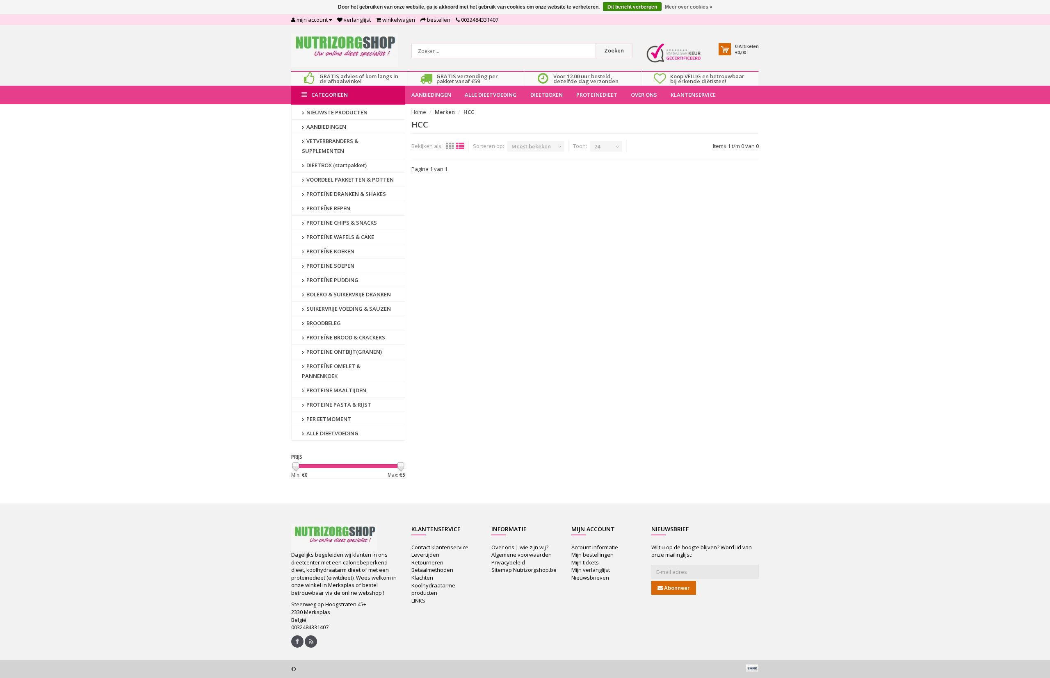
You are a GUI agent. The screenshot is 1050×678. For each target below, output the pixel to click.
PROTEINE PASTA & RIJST (338, 404)
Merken (445, 112)
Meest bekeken (531, 146)
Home (418, 112)
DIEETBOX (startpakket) (336, 165)
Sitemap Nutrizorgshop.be (524, 569)
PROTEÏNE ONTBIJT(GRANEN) (343, 351)
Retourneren (427, 562)
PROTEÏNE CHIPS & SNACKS (341, 222)
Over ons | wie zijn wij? (519, 547)
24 (597, 146)
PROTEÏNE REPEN (327, 208)
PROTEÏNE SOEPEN (329, 265)
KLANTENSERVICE (693, 94)
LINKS (418, 600)
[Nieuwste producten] (311, 641)
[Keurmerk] (673, 53)
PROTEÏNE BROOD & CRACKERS (345, 337)
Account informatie (594, 547)
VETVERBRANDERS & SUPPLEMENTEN (330, 146)
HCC (468, 112)
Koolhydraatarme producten (433, 589)
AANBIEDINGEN (431, 94)
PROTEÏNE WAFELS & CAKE (339, 237)
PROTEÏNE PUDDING (331, 280)
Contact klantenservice (439, 547)
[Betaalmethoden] (752, 668)
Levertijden (425, 554)
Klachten (422, 577)
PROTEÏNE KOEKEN (329, 251)
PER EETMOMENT (328, 419)
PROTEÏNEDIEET (596, 94)
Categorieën (329, 94)
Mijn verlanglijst (590, 569)
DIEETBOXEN (546, 94)
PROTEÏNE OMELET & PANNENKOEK (331, 371)
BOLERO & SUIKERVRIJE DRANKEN (348, 294)
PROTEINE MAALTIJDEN (335, 390)
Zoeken (614, 50)
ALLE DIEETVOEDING (491, 94)
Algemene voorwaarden (521, 554)
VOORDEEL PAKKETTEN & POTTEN (349, 179)
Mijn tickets (585, 562)
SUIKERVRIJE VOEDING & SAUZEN (348, 308)
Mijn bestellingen (592, 554)
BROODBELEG (323, 323)
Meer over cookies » (688, 7)
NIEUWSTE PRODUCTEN (336, 112)
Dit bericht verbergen (632, 7)
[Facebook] (297, 641)
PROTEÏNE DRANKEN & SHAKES (345, 194)
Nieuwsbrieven (590, 577)
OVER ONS (644, 94)
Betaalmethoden (432, 569)
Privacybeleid (508, 562)
